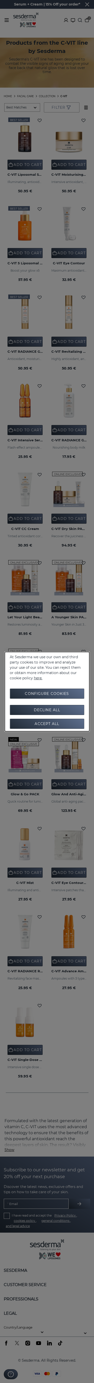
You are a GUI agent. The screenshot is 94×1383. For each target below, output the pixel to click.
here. (38, 678)
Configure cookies (47, 693)
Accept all (47, 723)
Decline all (47, 710)
